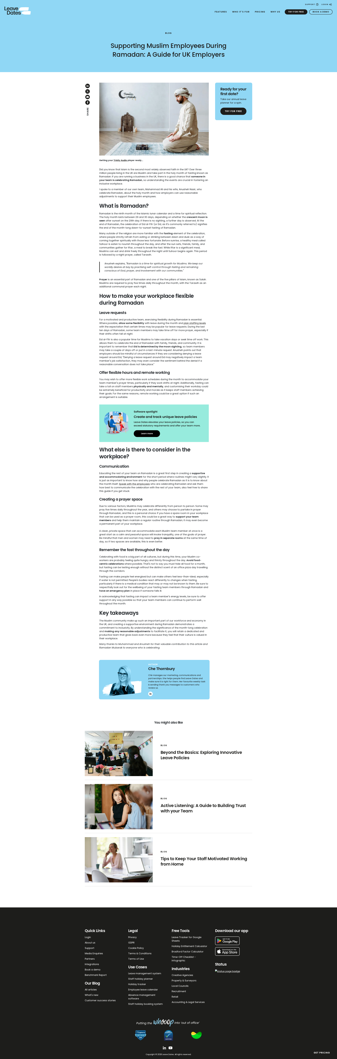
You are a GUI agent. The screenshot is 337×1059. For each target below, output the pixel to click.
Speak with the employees (134, 484)
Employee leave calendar (143, 989)
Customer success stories (100, 1000)
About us (90, 942)
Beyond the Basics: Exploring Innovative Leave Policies (201, 755)
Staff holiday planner (140, 978)
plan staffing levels (195, 323)
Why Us (275, 11)
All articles (91, 989)
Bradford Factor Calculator (188, 951)
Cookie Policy (136, 948)
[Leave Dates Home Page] (17, 10)
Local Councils (180, 986)
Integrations (92, 964)
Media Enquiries (94, 953)
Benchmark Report (96, 975)
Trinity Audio (120, 160)
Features (221, 11)
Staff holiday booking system (145, 1004)
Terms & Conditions (140, 953)
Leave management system (144, 973)
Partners (90, 958)
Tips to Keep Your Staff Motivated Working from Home (204, 861)
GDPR (131, 942)
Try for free (296, 11)
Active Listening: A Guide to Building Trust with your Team (203, 808)
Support (310, 4)
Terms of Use (136, 958)
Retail (175, 996)
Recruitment (179, 991)
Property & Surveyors (184, 980)
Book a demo (321, 11)
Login (324, 4)
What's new (91, 995)
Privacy (132, 937)
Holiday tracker (137, 984)
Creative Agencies (182, 975)
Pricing (260, 11)
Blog (168, 33)
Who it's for (241, 11)
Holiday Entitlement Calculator (189, 946)
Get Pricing (322, 1052)
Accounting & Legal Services (188, 1002)
